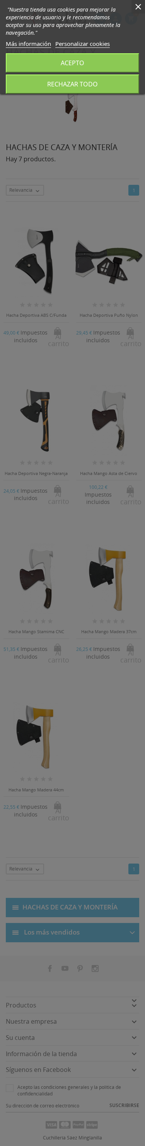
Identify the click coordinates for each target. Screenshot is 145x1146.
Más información (28, 43)
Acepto (72, 63)
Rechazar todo (72, 84)
